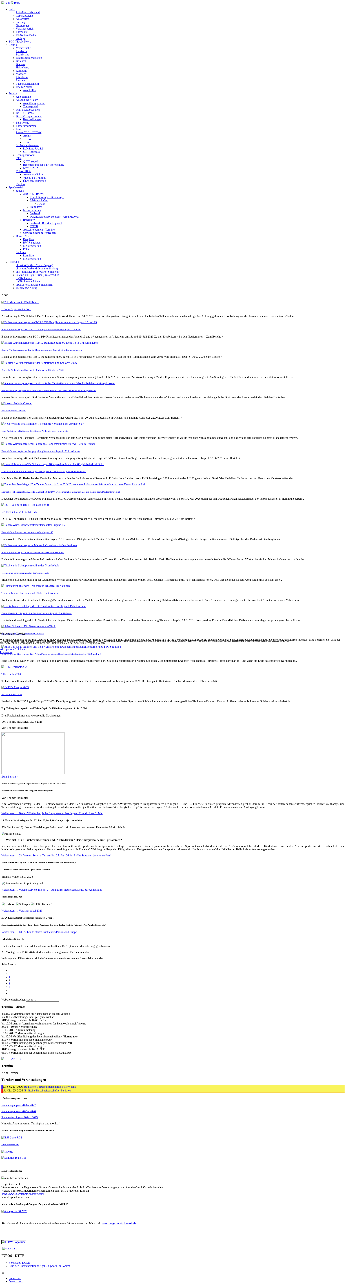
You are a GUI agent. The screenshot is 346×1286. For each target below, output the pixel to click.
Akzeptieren (7, 649)
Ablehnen (20, 649)
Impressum (6, 652)
